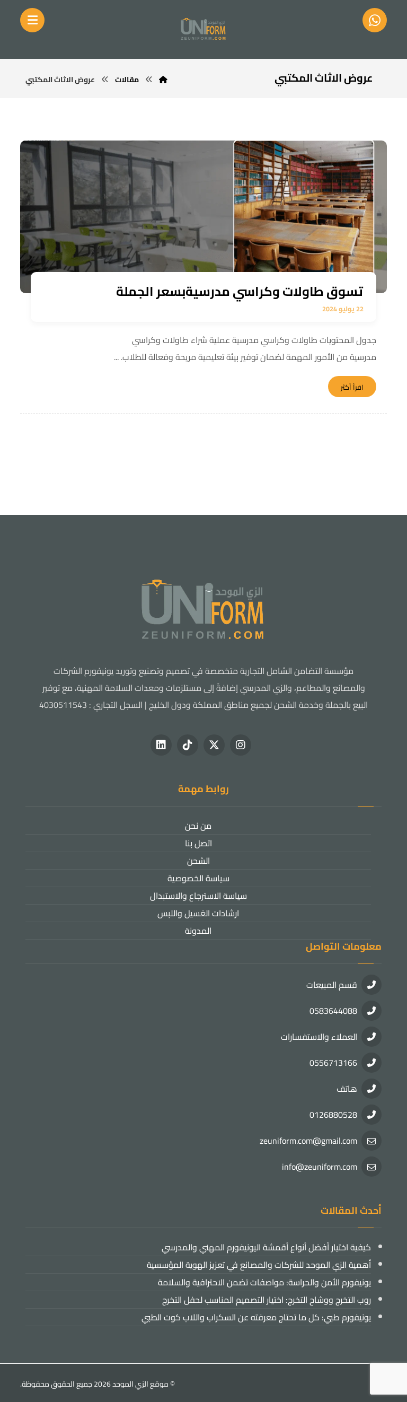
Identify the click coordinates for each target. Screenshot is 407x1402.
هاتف (347, 1089)
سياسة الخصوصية (198, 878)
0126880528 (333, 1115)
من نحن (198, 826)
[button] (240, 745)
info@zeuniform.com (319, 1167)
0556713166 (333, 1063)
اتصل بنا (198, 843)
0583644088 (333, 1011)
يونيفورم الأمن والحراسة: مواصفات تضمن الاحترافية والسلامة (264, 1282)
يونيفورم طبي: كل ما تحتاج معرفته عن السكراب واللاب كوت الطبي (255, 1317)
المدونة (198, 931)
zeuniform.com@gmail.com (308, 1141)
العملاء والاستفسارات (319, 1037)
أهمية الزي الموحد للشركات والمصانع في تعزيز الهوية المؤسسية (258, 1265)
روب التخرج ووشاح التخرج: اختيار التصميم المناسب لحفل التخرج (266, 1300)
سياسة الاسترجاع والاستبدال (198, 896)
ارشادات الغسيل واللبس (198, 913)
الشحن (198, 861)
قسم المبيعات (331, 985)
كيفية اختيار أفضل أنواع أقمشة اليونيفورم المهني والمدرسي (266, 1247)
